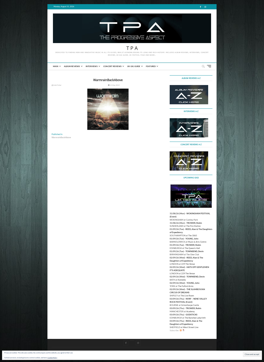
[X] (132, 340)
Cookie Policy (52, 358)
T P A (132, 48)
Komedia (182, 279)
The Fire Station (193, 226)
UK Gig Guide (133, 66)
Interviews (92, 66)
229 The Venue (188, 264)
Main (55, 66)
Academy (190, 311)
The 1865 (192, 235)
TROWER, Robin (194, 223)
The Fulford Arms (185, 286)
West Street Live (190, 327)
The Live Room (187, 295)
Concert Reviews (112, 66)
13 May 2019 (115, 85)
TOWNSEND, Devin (194, 251)
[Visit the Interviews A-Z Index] (189, 119)
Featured (151, 66)
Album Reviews (72, 66)
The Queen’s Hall (192, 248)
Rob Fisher (57, 85)
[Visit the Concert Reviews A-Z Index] (189, 153)
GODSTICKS (191, 314)
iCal (183, 330)
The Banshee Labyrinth (195, 317)
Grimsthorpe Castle (190, 305)
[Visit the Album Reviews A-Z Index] (189, 86)
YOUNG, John (191, 238)
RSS (181, 330)
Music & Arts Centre (197, 242)
